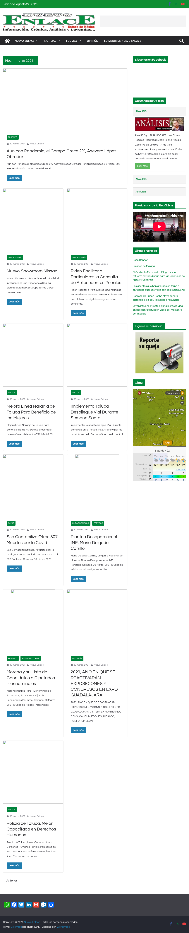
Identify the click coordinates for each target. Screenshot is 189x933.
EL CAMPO (12, 137)
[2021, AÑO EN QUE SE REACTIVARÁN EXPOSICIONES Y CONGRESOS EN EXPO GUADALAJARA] (97, 620)
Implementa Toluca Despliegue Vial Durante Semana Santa (94, 412)
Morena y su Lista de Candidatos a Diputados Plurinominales (31, 678)
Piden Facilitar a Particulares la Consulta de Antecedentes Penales (96, 277)
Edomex (71, 40)
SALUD (11, 523)
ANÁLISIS (141, 111)
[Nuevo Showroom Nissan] (33, 220)
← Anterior (10, 880)
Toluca (12, 393)
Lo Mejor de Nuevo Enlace (122, 40)
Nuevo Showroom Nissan (32, 271)
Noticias (50, 40)
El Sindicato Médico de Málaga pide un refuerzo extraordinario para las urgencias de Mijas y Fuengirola (159, 276)
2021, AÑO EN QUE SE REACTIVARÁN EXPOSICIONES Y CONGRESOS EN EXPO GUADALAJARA (94, 683)
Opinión (92, 40)
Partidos (98, 523)
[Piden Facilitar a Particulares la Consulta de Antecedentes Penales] (97, 220)
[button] (36, 40)
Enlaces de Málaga (144, 266)
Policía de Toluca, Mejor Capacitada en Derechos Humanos (31, 829)
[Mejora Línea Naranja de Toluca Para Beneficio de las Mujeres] (33, 355)
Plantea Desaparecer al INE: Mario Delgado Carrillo (94, 542)
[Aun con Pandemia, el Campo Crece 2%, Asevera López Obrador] (65, 99)
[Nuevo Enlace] (7, 40)
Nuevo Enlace (24, 40)
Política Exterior (30, 658)
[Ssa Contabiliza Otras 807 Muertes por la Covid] (33, 485)
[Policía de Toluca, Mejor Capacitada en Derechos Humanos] (33, 772)
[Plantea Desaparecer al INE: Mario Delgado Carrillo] (97, 485)
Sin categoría (15, 257)
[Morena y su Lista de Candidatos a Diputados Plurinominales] (33, 620)
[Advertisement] (143, 21)
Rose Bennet (140, 260)
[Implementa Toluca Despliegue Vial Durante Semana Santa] (97, 355)
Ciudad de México (80, 523)
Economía (77, 658)
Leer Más (142, 166)
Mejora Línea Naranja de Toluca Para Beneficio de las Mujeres (31, 412)
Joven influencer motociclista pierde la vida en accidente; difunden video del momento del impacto (158, 310)
